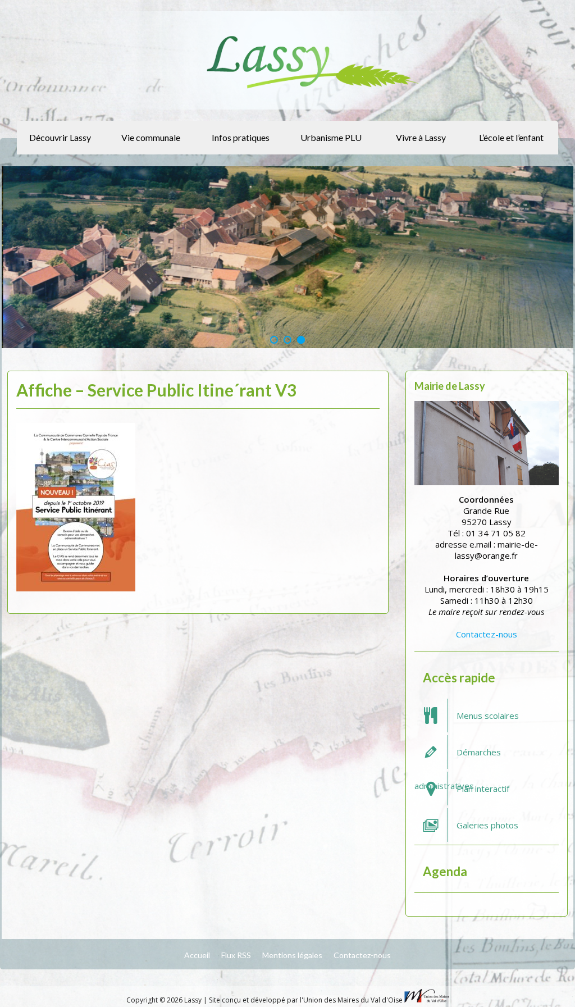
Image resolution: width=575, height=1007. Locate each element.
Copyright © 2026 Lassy (164, 1000)
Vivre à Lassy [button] (421, 137)
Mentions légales (292, 955)
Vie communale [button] (150, 137)
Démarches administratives (457, 757)
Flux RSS (236, 955)
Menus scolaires (488, 715)
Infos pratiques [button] (241, 137)
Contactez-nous (486, 634)
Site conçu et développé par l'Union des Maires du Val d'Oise (306, 1000)
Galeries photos (487, 825)
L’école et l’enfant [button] (511, 137)
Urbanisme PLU (331, 137)
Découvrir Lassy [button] (60, 137)
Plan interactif (483, 788)
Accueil (197, 955)
